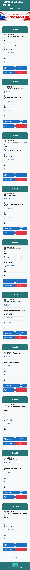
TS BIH (19, 8)
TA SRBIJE (12, 8)
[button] (15, 50)
